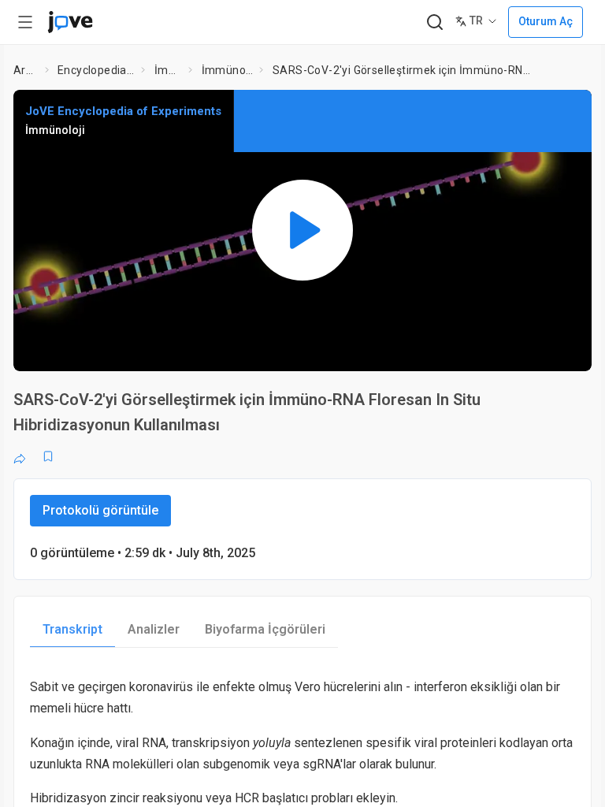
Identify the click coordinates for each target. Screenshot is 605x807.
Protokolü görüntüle (100, 510)
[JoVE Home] (70, 22)
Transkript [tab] (72, 629)
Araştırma (26, 70)
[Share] (19, 456)
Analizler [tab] (154, 629)
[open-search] (434, 22)
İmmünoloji (168, 70)
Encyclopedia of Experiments (96, 70)
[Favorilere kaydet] (48, 456)
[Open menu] (25, 22)
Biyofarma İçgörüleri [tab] (265, 629)
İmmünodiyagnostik (228, 70)
